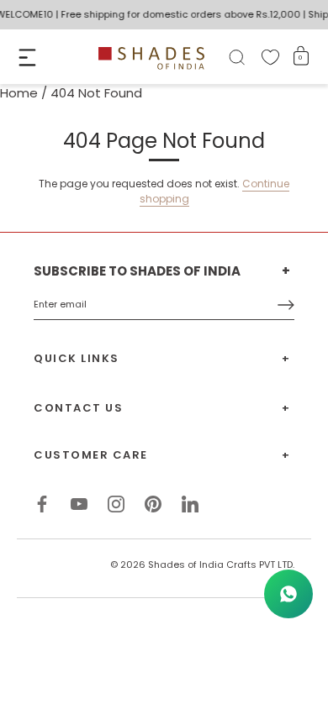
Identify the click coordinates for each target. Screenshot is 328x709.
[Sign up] (286, 305)
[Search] (236, 60)
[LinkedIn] (190, 503)
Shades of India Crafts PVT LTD (220, 564)
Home (19, 93)
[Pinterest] (153, 503)
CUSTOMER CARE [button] (91, 455)
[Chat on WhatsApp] (288, 594)
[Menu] (27, 57)
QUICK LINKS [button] (76, 358)
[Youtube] (79, 503)
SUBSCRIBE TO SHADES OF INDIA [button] (137, 271)
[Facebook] (42, 503)
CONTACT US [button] (78, 408)
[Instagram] (116, 503)
